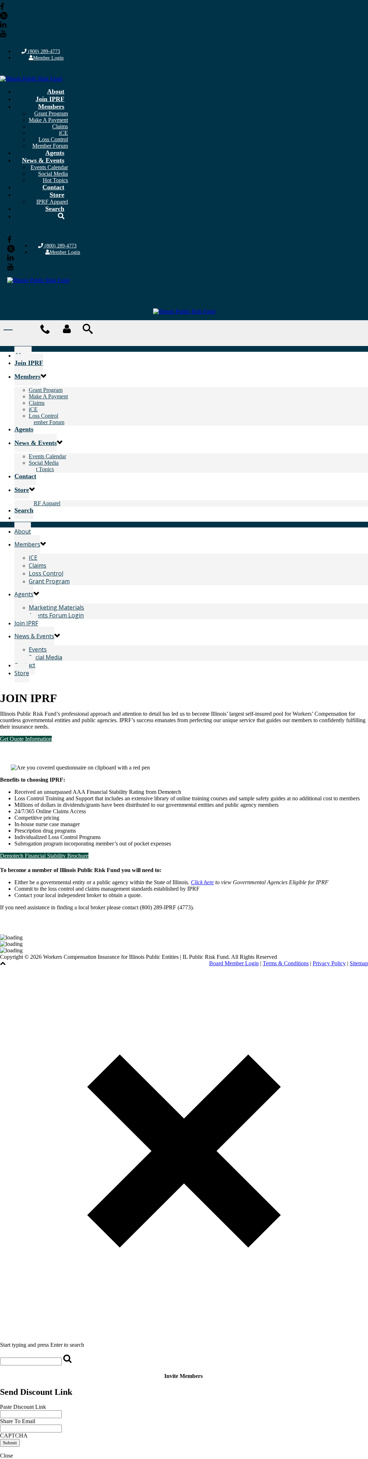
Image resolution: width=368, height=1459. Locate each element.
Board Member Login (234, 963)
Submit (10, 1442)
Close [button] (6, 1456)
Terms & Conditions (286, 963)
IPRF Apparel (44, 503)
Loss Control (53, 139)
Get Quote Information (26, 739)
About (55, 91)
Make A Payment (48, 120)
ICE (33, 558)
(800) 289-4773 (43, 51)
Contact (53, 187)
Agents (54, 152)
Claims (60, 126)
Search (54, 208)
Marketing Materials (56, 607)
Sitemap (359, 963)
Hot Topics (41, 469)
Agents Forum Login (56, 615)
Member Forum (46, 422)
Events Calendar (49, 167)
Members (51, 106)
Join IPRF (50, 99)
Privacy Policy (329, 963)
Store (57, 194)
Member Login (48, 58)
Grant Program (51, 113)
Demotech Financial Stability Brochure (44, 856)
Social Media (53, 174)
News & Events (43, 160)
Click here (202, 882)
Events (38, 649)
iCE (63, 133)
